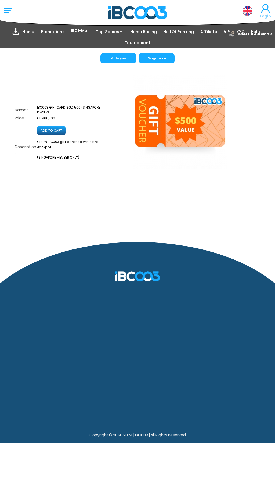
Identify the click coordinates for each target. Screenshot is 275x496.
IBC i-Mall (80, 30)
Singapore (157, 58)
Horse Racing (143, 31)
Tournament (137, 42)
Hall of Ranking (178, 31)
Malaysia (118, 58)
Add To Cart (51, 130)
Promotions (52, 31)
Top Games (107, 31)
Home (28, 31)
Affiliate (208, 31)
